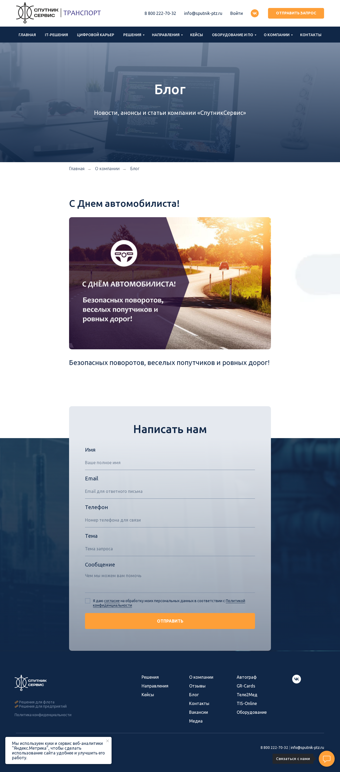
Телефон (96, 507)
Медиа (196, 721)
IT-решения (56, 35)
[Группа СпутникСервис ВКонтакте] (296, 682)
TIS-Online (247, 703)
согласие (112, 601)
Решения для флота (36, 702)
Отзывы (197, 685)
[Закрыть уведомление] (107, 741)
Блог (134, 168)
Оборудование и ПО (232, 35)
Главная (27, 35)
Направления (166, 35)
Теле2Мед (247, 694)
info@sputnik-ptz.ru (203, 13)
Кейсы (196, 35)
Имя (90, 450)
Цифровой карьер (95, 35)
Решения (132, 35)
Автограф (247, 677)
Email (91, 478)
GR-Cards (246, 685)
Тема (91, 536)
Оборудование (252, 712)
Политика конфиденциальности (43, 715)
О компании (277, 35)
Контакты (310, 35)
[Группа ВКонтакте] (255, 13)
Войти (236, 13)
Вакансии (198, 712)
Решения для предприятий (43, 706)
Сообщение (100, 564)
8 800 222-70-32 (160, 13)
